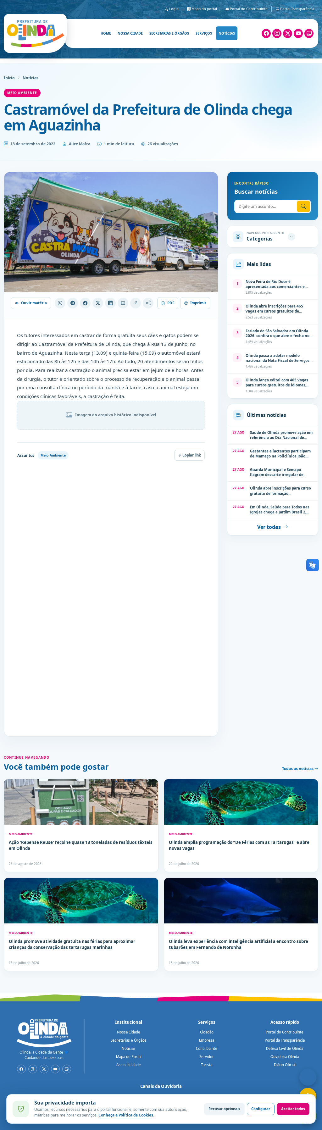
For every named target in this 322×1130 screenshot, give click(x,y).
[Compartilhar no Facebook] (85, 303)
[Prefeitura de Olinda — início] (35, 33)
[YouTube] (298, 33)
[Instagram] (276, 33)
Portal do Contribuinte (248, 8)
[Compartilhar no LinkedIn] (110, 303)
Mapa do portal (204, 8)
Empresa (206, 1040)
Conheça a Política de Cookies (125, 1114)
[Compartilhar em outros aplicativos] (148, 303)
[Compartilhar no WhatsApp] (60, 303)
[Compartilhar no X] (97, 303)
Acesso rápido (284, 1022)
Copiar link (191, 455)
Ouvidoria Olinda (284, 1056)
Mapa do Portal (129, 1056)
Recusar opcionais (224, 1108)
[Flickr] (309, 33)
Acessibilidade (128, 1064)
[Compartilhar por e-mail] (123, 303)
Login (173, 8)
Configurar (260, 1108)
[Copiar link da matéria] (135, 303)
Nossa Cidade (128, 1032)
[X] (287, 33)
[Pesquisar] (303, 206)
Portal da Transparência (285, 1040)
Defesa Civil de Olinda (284, 1048)
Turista (206, 1064)
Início (9, 77)
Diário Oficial (285, 1064)
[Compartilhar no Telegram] (72, 303)
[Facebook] (266, 33)
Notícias (227, 33)
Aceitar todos (293, 1108)
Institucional (128, 1022)
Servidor (206, 1056)
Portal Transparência (296, 8)
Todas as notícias (298, 768)
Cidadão (207, 1032)
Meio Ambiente (22, 93)
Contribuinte (206, 1048)
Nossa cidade (130, 33)
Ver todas (269, 526)
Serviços (204, 33)
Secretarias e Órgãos (129, 1040)
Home (106, 33)
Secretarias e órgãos (169, 33)
